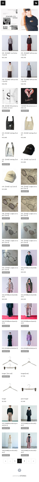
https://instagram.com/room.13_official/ (19, 470)
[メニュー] (3, 3)
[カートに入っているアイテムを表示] (36, 3)
